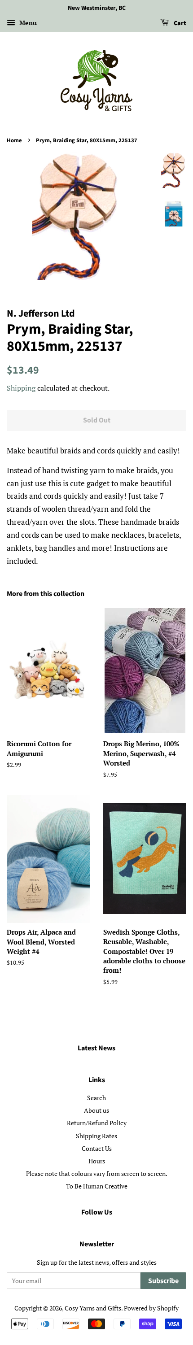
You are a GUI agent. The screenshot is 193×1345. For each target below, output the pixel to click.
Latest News (96, 1048)
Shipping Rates (96, 1136)
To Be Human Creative (96, 1186)
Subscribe (163, 1281)
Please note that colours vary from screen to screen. (96, 1173)
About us (96, 1110)
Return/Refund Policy (97, 1123)
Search (96, 1097)
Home (14, 140)
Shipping (21, 388)
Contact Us (97, 1148)
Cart (179, 23)
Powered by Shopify (151, 1308)
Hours (96, 1161)
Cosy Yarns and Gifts (93, 1308)
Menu (27, 22)
